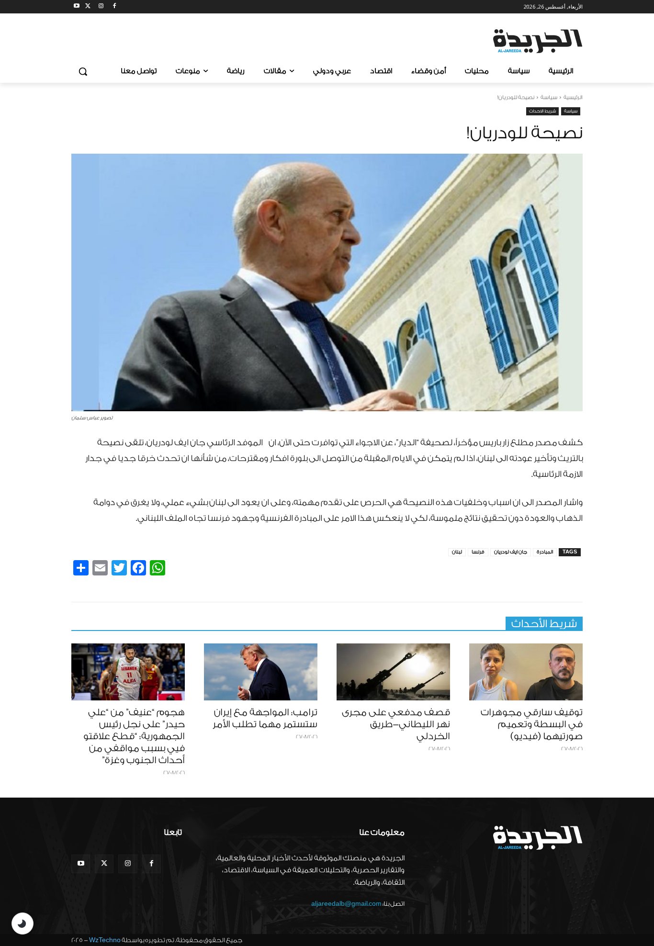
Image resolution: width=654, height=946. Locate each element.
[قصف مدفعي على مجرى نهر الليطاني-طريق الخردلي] (393, 671)
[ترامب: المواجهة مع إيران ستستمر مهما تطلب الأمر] (260, 671)
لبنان (457, 552)
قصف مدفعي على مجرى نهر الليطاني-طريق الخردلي (396, 724)
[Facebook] (114, 6)
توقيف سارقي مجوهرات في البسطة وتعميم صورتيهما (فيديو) (532, 724)
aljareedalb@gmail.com (346, 903)
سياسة (549, 97)
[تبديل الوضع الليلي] (22, 923)
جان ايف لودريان (510, 552)
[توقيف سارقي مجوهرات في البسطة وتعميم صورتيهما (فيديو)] (526, 671)
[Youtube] (76, 6)
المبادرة (545, 552)
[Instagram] (101, 6)
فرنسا (478, 552)
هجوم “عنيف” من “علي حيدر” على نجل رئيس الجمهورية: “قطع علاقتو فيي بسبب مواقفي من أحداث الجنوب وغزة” (134, 736)
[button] (82, 71)
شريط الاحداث (542, 111)
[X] (87, 6)
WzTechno (105, 940)
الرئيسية (573, 97)
